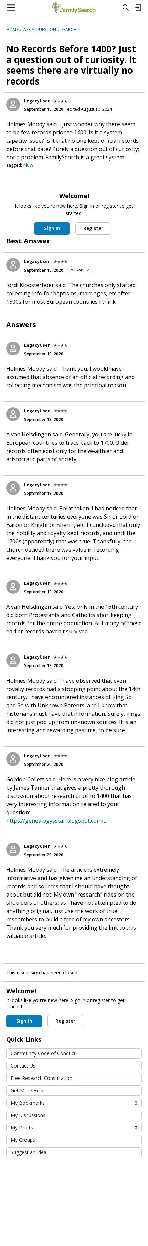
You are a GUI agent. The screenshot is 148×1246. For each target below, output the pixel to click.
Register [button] (93, 228)
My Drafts (74, 1127)
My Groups (23, 1140)
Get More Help (27, 1090)
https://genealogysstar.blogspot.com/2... (58, 820)
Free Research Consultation (41, 1078)
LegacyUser (37, 101)
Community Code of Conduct (43, 1053)
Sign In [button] (52, 228)
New (28, 165)
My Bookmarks (74, 1102)
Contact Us (23, 1065)
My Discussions (28, 1115)
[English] (74, 7)
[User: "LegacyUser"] (13, 104)
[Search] (125, 7)
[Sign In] (138, 7)
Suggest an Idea (28, 1152)
